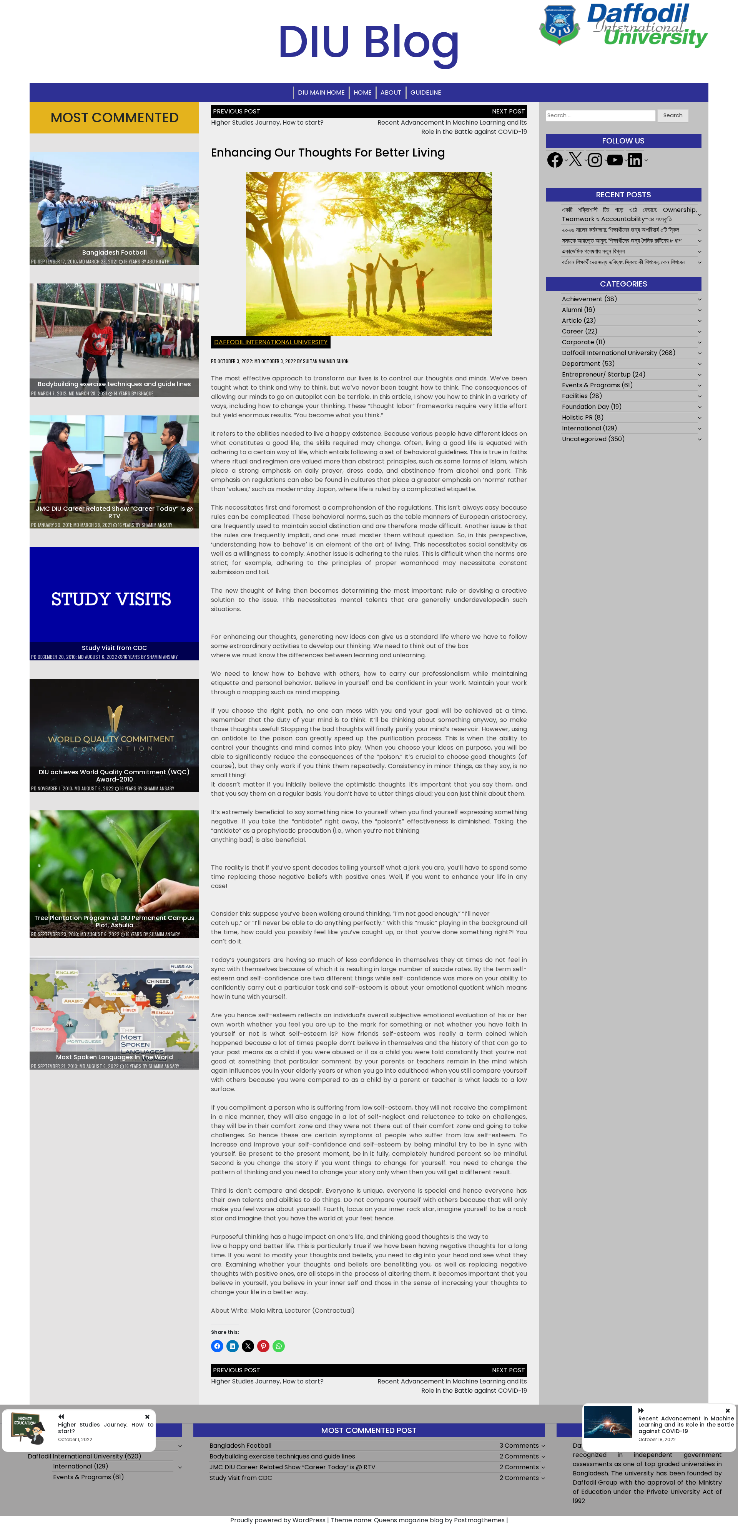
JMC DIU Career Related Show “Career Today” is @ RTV (114, 512)
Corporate (578, 342)
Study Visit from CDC (114, 647)
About (391, 92)
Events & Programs (591, 385)
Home (363, 92)
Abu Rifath (158, 261)
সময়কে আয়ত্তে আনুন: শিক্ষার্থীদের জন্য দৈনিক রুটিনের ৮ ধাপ (621, 240)
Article (572, 320)
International (581, 428)
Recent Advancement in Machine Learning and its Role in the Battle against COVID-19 (452, 127)
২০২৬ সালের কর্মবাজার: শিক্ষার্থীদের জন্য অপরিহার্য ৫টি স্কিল (620, 229)
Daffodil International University (270, 342)
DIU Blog (369, 41)
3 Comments (519, 1445)
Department (581, 363)
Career (572, 331)
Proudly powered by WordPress (278, 1520)
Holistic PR (577, 417)
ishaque (145, 393)
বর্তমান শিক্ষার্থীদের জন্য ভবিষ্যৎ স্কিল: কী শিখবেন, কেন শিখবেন (623, 262)
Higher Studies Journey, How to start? (267, 122)
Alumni (572, 309)
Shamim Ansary (156, 525)
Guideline (426, 92)
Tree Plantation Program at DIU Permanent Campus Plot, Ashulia (114, 921)
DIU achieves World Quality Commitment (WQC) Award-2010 (114, 776)
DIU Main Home (321, 92)
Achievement (582, 299)
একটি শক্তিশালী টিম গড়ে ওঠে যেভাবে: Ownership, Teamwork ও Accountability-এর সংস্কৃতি (629, 214)
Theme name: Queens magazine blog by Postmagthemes (418, 1520)
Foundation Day (585, 406)
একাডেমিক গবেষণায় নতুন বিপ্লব (593, 251)
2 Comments (519, 1456)
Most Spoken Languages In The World (114, 1057)
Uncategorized (584, 439)
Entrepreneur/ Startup (596, 374)
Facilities (575, 396)
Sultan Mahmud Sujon (326, 361)
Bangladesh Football (114, 252)
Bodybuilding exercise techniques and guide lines (114, 384)
